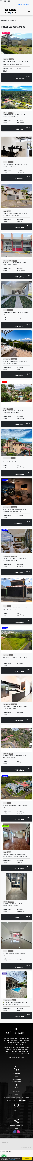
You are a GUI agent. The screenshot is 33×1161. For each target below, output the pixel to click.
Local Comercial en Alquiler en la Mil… (15, 164)
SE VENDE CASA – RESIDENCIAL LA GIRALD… (15, 608)
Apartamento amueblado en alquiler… (15, 706)
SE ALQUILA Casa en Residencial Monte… (15, 312)
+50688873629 (16, 1079)
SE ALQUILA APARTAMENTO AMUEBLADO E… (15, 361)
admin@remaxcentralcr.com (16, 1116)
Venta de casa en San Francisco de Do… (15, 854)
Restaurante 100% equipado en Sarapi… (15, 115)
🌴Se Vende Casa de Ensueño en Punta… (15, 1002)
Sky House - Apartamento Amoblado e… (15, 509)
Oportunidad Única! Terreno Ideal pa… (15, 756)
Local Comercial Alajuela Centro (14, 953)
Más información (12, 1159)
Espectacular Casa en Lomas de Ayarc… (15, 213)
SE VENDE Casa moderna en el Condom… (15, 805)
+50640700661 (16, 1081)
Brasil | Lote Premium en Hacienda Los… (15, 657)
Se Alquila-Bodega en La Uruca (13, 904)
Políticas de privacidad (16, 1057)
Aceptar (27, 1158)
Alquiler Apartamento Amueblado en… (15, 558)
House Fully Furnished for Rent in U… (15, 410)
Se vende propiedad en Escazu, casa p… (15, 460)
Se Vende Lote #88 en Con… (16, 62)
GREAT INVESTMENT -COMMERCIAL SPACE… (15, 262)
